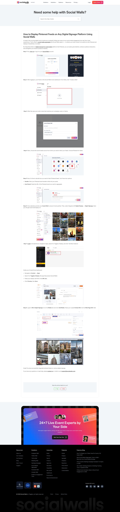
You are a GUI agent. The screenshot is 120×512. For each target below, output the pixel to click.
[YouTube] (98, 486)
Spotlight (64, 458)
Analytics (64, 460)
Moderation (64, 468)
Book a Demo (96, 2)
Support (33, 2)
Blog (17, 460)
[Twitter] (90, 486)
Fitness (48, 455)
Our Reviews (19, 458)
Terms (51, 494)
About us (18, 453)
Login (89, 2)
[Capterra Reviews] (38, 486)
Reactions (64, 463)
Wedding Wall (34, 460)
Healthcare (49, 473)
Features (61, 2)
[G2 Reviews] (35, 486)
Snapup (63, 455)
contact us (50, 371)
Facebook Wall (35, 469)
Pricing (75, 2)
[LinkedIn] (94, 486)
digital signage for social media (44, 47)
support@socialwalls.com (68, 371)
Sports (48, 458)
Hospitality (49, 468)
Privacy (57, 494)
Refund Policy (64, 494)
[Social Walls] (23, 2)
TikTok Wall (34, 458)
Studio (63, 453)
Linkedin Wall (34, 472)
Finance (49, 460)
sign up (32, 51)
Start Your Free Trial (59, 437)
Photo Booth (65, 465)
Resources (68, 2)
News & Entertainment (52, 477)
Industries (53, 2)
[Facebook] (86, 486)
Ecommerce (50, 475)
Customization (65, 470)
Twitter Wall (34, 455)
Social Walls (46, 51)
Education (49, 465)
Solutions (45, 2)
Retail (48, 453)
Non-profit (49, 470)
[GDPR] (27, 485)
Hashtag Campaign (36, 463)
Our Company (19, 455)
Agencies (49, 463)
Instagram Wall (35, 453)
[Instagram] (102, 486)
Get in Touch (19, 463)
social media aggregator (44, 42)
